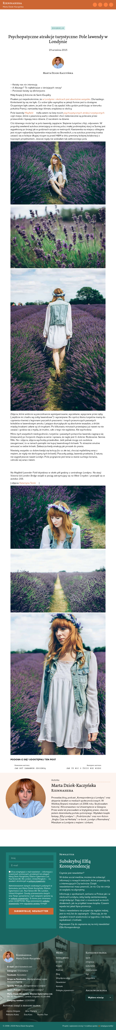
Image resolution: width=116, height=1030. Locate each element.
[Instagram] (100, 5)
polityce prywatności (37, 881)
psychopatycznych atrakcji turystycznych (84, 112)
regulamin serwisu (32, 903)
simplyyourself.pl (107, 1026)
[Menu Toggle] (84, 4)
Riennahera (12, 3)
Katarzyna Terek (28, 482)
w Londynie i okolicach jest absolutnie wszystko (66, 99)
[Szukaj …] (89, 4)
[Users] (111, 5)
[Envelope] (95, 5)
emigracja (58, 28)
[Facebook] (106, 5)
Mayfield (29, 112)
